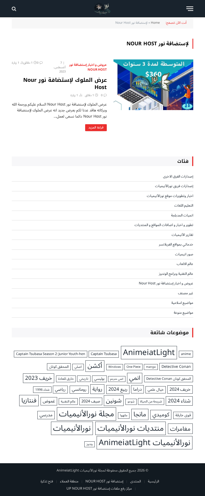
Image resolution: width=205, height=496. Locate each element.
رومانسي (79, 390)
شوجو (131, 402)
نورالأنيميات (72, 428)
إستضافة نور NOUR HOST (104, 481)
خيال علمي (156, 389)
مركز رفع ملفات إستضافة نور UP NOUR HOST (99, 488)
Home (155, 22)
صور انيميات (184, 254)
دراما (137, 389)
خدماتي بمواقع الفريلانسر (176, 244)
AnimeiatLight (149, 352)
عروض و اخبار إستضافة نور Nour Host (88, 67)
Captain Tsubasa (104, 354)
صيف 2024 (90, 401)
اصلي (78, 367)
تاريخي (83, 379)
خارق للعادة (66, 379)
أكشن (95, 366)
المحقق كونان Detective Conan (168, 379)
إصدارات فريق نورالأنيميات (174, 186)
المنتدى (135, 481)
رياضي (60, 389)
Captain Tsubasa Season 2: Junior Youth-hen (50, 354)
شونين (113, 400)
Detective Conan (176, 366)
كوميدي (160, 415)
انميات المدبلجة (182, 215)
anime (186, 354)
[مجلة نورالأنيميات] (103, 8)
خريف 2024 (180, 389)
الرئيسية (153, 481)
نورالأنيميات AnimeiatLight (144, 442)
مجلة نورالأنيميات (86, 414)
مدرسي (46, 415)
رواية (97, 389)
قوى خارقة (183, 415)
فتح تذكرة (47, 481)
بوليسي (99, 379)
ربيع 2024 (117, 389)
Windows (114, 367)
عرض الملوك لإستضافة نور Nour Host (65, 83)
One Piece (133, 367)
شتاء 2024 (179, 401)
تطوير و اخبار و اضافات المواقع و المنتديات (164, 225)
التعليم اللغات (183, 205)
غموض (49, 401)
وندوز (89, 444)
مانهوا (123, 415)
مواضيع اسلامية (182, 303)
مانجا (139, 414)
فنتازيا (29, 400)
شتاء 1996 (42, 389)
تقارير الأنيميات (182, 235)
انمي (134, 378)
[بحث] (14, 9)
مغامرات (180, 429)
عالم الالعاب (185, 264)
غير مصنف (185, 293)
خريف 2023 (38, 378)
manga (151, 367)
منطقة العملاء (69, 481)
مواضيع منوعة (183, 313)
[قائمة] (189, 9)
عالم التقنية (68, 401)
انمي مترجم (116, 379)
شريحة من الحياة (151, 401)
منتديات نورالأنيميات (130, 428)
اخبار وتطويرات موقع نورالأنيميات (170, 196)
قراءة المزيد (95, 127)
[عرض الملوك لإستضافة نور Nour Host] (153, 84)
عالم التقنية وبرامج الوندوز (176, 274)
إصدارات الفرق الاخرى (178, 176)
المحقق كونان (59, 366)
